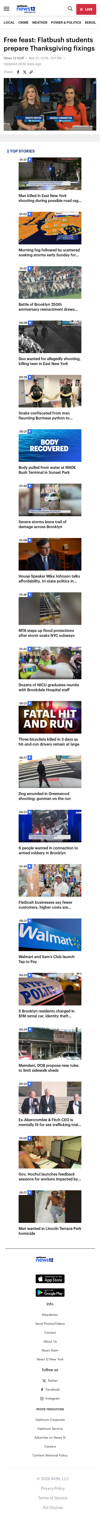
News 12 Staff (14, 58)
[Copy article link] (31, 72)
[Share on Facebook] (18, 72)
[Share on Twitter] (25, 72)
